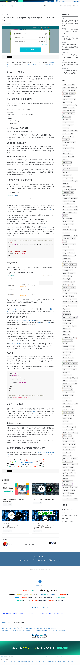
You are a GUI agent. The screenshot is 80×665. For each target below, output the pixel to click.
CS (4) (72, 296)
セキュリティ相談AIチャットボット (50, 628)
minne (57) (74, 87)
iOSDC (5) (65, 264)
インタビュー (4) (72, 299)
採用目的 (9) (66, 189)
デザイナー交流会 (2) (68, 467)
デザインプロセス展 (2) (68, 476)
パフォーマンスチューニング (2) (70, 499)
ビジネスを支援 (24, 661)
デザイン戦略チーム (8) (68, 204)
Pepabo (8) (72, 201)
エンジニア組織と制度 (60, 6)
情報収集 (49, 661)
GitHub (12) (66, 159)
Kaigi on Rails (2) (67, 406)
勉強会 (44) (72, 93)
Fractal (33, 411)
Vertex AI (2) (66, 432)
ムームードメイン (6, 24)
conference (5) (66, 258)
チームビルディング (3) (68, 349)
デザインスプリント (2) (68, 450)
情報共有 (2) (72, 473)
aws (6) (75, 230)
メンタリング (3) (67, 369)
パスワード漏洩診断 (28, 628)
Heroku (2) (65, 490)
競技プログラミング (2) (68, 441)
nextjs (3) (75, 363)
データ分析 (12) (67, 165)
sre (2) (64, 461)
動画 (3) (74, 326)
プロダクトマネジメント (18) (70, 130)
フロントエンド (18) (68, 133)
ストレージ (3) (66, 331)
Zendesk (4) (66, 296)
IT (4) (73, 281)
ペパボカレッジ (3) (67, 340)
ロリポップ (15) (67, 151)
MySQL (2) (74, 378)
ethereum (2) (66, 458)
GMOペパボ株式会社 (68, 509)
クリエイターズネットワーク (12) (70, 168)
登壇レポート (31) (67, 102)
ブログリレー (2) (67, 401)
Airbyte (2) (65, 427)
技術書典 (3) (66, 372)
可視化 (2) (65, 470)
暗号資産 (59, 661)
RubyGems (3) (66, 311)
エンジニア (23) (67, 116)
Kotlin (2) (65, 380)
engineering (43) (67, 96)
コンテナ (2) (74, 432)
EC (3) (64, 360)
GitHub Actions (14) (68, 154)
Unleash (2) (74, 487)
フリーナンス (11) (67, 175)
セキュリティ (30, 661)
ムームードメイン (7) (68, 221)
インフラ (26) (71, 113)
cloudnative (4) (66, 281)
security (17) (66, 139)
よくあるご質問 (48, 560)
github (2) (65, 473)
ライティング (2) (67, 455)
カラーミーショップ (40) (69, 99)
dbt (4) (64, 299)
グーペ (39, 322)
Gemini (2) (71, 415)
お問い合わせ (56, 560)
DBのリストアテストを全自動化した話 (44, 499)
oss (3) (74, 369)
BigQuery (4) (66, 309)
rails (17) (71, 136)
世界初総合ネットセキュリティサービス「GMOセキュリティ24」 (12, 628)
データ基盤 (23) (67, 119)
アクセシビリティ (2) (68, 438)
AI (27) (64, 113)
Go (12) (65, 156)
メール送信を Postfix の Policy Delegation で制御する (12, 527)
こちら (49, 209)
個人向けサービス (65, 661)
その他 (71, 661)
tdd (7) (64, 212)
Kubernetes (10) (67, 186)
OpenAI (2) (65, 421)
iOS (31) (65, 108)
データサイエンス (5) (68, 250)
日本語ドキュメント (14, 344)
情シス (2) (71, 412)
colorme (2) (66, 409)
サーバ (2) (65, 493)
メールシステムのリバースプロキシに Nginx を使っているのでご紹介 (43, 527)
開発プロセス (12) (67, 162)
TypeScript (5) (73, 264)
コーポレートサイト (37, 607)
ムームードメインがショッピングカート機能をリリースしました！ (29, 19)
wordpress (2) (74, 404)
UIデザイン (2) (72, 380)
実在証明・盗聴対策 (4, 630)
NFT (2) (75, 383)
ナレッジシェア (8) (67, 209)
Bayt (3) (71, 323)
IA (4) (70, 276)
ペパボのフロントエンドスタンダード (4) (70, 302)
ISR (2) (73, 444)
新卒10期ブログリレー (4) (69, 287)
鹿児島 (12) (71, 156)
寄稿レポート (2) (67, 383)
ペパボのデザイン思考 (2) (69, 447)
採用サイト (75, 6)
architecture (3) (67, 314)
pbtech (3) (70, 360)
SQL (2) (70, 418)
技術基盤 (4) (66, 290)
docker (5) (73, 256)
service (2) (74, 464)
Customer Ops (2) (67, 484)
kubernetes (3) (66, 337)
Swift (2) (65, 412)
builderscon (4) (72, 306)
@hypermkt (27, 309)
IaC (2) (64, 418)
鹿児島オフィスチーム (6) (69, 244)
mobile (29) (66, 110)
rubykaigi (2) (66, 398)
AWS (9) (65, 195)
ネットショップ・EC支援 (15, 661)
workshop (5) (71, 253)
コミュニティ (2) (67, 386)
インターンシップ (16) (68, 148)
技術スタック (50, 6)
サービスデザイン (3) (68, 357)
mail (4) (65, 306)
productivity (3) (66, 326)
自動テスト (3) (66, 329)
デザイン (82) (66, 87)
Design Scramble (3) (68, 320)
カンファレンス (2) (67, 389)
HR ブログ (65, 518)
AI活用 (44, 6)
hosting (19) (66, 128)
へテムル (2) (66, 404)
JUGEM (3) (74, 317)
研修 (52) (73, 90)
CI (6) (64, 238)
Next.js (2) (72, 470)
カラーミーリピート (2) (68, 392)
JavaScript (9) (74, 198)
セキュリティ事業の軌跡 (60, 630)
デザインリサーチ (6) (68, 224)
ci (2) (70, 435)
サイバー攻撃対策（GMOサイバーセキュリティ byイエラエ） (20, 630)
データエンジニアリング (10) (70, 181)
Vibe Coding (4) (67, 279)
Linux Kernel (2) (67, 452)
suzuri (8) (75, 207)
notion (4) (65, 284)
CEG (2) (65, 415)
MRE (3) (74, 337)
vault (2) (72, 493)
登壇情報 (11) (66, 172)
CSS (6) (65, 241)
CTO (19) (71, 125)
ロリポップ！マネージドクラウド (26, 320)
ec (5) (64, 253)
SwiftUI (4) (72, 273)
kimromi (11, 542)
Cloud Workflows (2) (68, 395)
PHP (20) (65, 125)
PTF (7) (76, 209)
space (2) (72, 490)
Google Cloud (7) (72, 212)
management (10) (67, 178)
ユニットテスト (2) (67, 424)
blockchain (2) (66, 378)
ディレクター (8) (67, 207)
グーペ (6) (65, 227)
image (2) (65, 478)
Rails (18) (65, 136)
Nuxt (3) (65, 343)
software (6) (66, 232)
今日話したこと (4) (67, 270)
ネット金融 (54, 661)
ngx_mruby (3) (66, 317)
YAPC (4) (74, 267)
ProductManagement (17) (69, 142)
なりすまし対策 (52, 630)
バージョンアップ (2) (68, 429)
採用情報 (40, 560)
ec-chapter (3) (66, 355)
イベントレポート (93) (68, 84)
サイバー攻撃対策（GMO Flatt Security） (40, 630)
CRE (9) (70, 195)
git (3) (64, 352)
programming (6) (67, 235)
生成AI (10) (65, 184)
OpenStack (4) (66, 267)
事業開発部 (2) (66, 464)
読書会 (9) (73, 189)
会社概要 (22, 560)
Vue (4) (71, 284)
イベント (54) (66, 90)
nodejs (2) (72, 427)
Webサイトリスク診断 (38, 628)
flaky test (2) (74, 458)
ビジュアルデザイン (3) (68, 346)
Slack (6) (75, 235)
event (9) (65, 201)
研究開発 (69, 6)
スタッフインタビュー (68, 521)
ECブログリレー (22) (68, 122)
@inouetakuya (19, 309)
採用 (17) (65, 145)
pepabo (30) (72, 108)
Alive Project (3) (67, 363)
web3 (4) (65, 276)
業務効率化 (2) (66, 444)
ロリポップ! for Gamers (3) (69, 366)
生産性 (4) (65, 273)
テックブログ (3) (67, 375)
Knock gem (46, 227)
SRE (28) (72, 110)
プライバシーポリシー (31, 560)
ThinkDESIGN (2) (67, 496)
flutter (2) (70, 461)
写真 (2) (65, 435)
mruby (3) (70, 352)
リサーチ (44, 661)
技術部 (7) (65, 215)
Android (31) (66, 105)
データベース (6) (71, 238)
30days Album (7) (67, 218)
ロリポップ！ (46, 322)
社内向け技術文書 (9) (68, 192)
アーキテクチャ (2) (67, 481)
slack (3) (65, 323)
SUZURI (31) (74, 105)
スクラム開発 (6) (67, 230)
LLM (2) (72, 409)
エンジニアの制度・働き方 (69, 515)
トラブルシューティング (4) (70, 293)
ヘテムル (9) (66, 198)
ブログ (39, 6)
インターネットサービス (5, 661)
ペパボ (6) (65, 247)
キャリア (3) (66, 334)
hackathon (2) (66, 487)
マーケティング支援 (37, 661)
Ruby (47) (65, 93)
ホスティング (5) (67, 261)
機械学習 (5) (66, 256)
